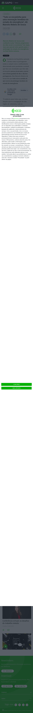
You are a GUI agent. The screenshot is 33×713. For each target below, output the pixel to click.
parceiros (16, 118)
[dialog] (16, 356)
